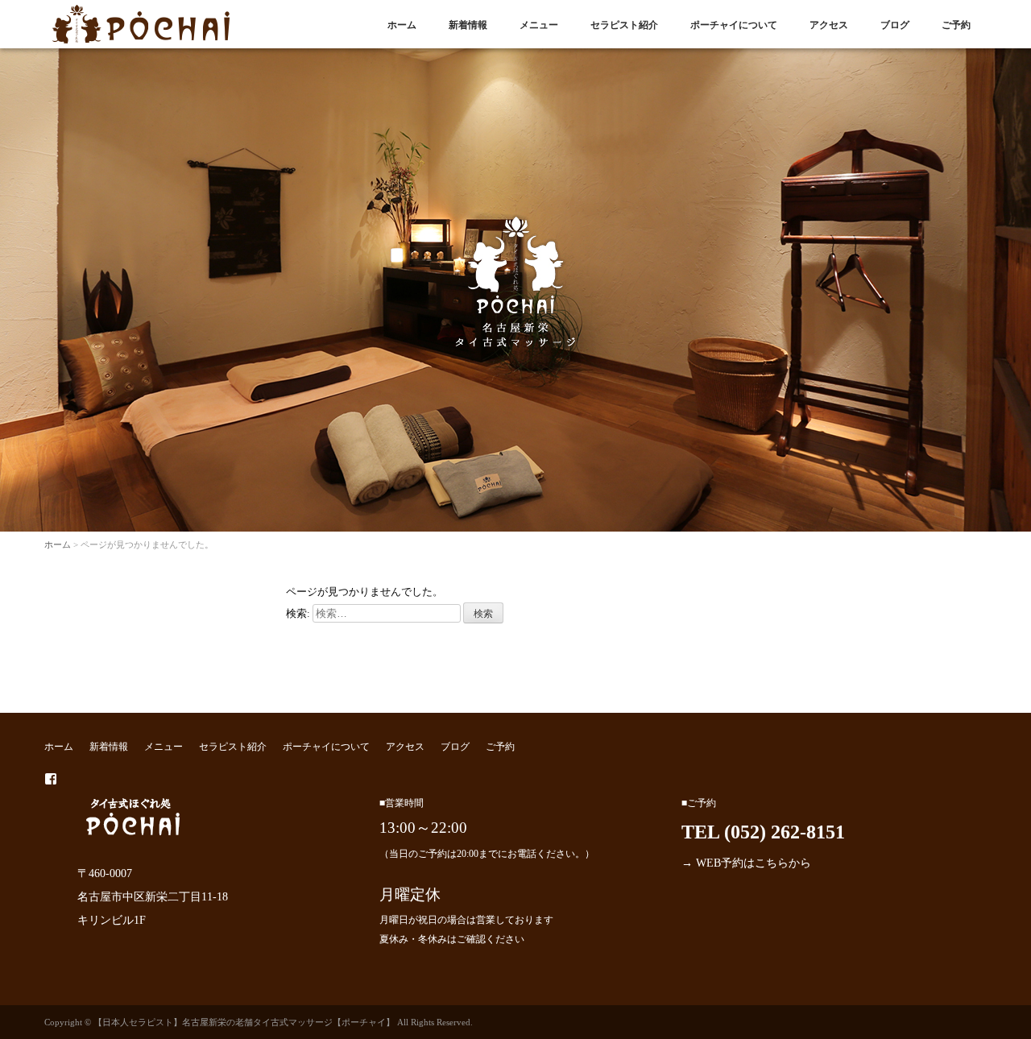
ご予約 (956, 25)
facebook (50, 778)
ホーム (401, 25)
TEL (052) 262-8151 (763, 832)
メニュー (539, 25)
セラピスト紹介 (624, 25)
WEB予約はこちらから (753, 862)
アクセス (828, 25)
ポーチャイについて (733, 25)
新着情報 (468, 25)
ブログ (894, 25)
